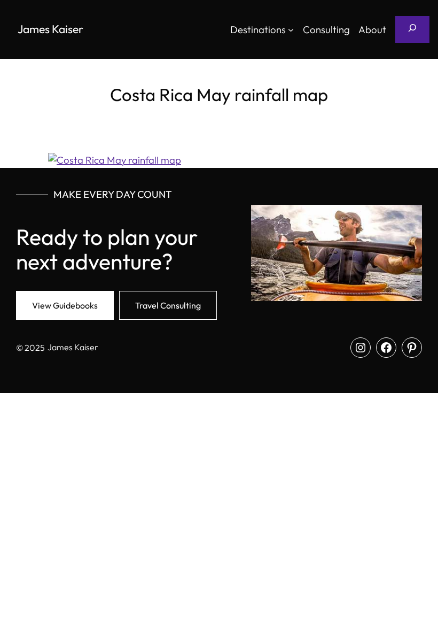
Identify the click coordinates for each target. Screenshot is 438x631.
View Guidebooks (65, 305)
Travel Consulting (168, 305)
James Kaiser (50, 29)
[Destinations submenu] (291, 29)
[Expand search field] (412, 29)
